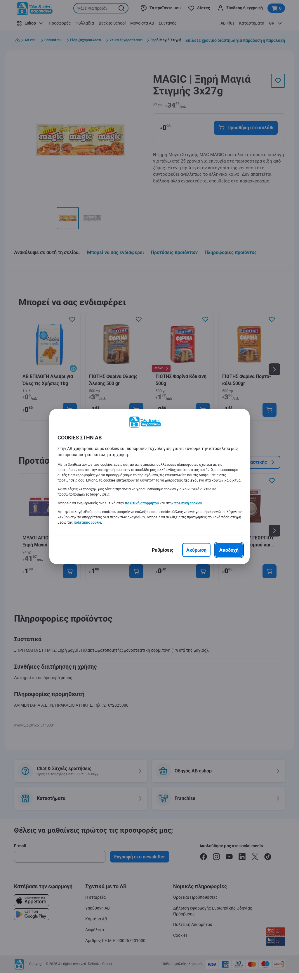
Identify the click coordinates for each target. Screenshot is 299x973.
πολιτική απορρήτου (142, 503)
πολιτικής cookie (87, 522)
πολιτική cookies (188, 503)
